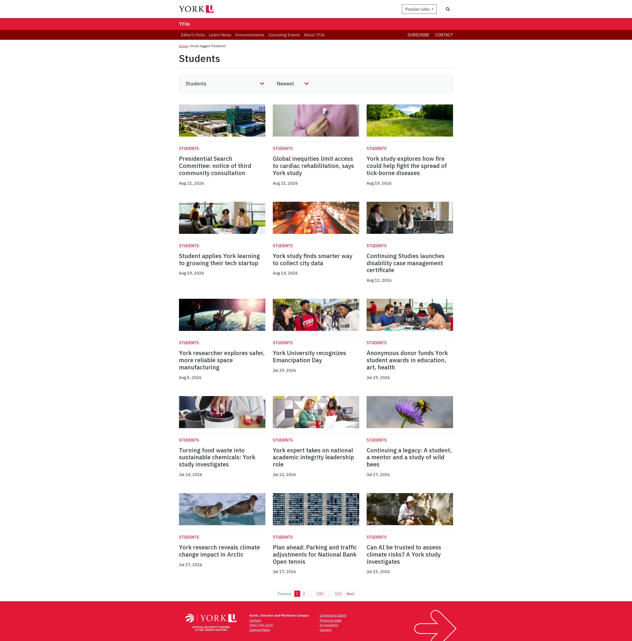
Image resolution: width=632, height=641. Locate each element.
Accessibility (329, 625)
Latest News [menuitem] (220, 34)
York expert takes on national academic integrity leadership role (313, 457)
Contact (444, 34)
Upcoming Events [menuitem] (284, 34)
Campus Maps (259, 630)
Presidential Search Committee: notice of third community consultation (215, 166)
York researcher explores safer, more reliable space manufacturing (222, 360)
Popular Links (418, 9)
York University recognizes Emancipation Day (309, 356)
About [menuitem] (314, 34)
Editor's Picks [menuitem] (193, 34)
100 (320, 593)
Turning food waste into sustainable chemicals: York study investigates (217, 457)
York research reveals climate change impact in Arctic (219, 550)
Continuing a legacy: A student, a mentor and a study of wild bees (409, 457)
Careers (326, 630)
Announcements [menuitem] (249, 34)
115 (338, 593)
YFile (184, 23)
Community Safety (333, 615)
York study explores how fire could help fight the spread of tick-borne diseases (407, 166)
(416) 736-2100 (261, 625)
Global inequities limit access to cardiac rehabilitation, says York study (313, 166)
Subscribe (418, 34)
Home (183, 46)
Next (350, 593)
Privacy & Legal (330, 620)
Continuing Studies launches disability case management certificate (406, 263)
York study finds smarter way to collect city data (312, 259)
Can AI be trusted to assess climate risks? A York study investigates (404, 554)
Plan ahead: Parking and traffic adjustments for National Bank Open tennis (315, 554)
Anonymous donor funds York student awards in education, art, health (407, 360)
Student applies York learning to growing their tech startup (219, 259)
